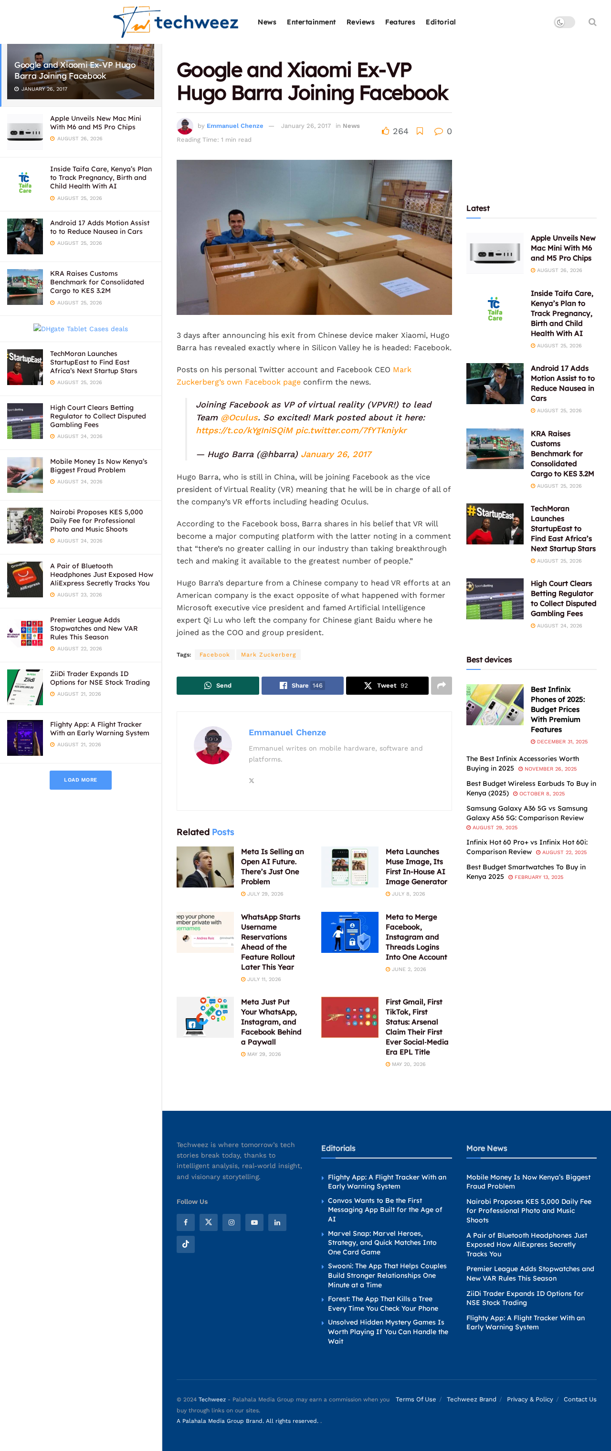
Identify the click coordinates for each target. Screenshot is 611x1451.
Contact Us (580, 1399)
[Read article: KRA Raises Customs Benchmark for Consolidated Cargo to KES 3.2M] (495, 449)
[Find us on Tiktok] (186, 1244)
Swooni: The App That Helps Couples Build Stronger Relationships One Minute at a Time (387, 1275)
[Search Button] (593, 22)
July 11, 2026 (263, 979)
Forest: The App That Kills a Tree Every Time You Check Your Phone (383, 1303)
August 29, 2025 (494, 828)
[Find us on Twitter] (209, 1222)
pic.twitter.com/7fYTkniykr (350, 430)
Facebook (215, 654)
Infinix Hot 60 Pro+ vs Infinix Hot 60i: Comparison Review (527, 847)
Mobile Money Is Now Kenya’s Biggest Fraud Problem (98, 465)
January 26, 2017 (306, 125)
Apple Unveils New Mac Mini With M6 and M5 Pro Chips (95, 122)
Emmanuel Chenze (235, 125)
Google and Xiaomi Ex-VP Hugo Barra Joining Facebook (74, 70)
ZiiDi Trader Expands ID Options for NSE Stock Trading (100, 678)
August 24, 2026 (558, 626)
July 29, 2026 (264, 894)
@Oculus (239, 417)
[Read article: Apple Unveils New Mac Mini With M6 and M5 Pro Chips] (495, 253)
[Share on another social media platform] (441, 686)
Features (400, 22)
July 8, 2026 (407, 894)
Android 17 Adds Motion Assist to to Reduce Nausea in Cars (99, 227)
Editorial (441, 22)
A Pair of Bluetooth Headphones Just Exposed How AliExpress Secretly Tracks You (101, 574)
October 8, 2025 (541, 794)
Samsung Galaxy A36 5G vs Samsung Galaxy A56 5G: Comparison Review (527, 813)
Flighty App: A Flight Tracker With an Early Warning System (99, 728)
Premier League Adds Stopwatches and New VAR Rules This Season (94, 628)
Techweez (212, 1399)
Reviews (361, 22)
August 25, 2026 (558, 346)
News (267, 22)
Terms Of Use (416, 1399)
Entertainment (311, 22)
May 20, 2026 (408, 1064)
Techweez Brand (471, 1399)
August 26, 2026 (558, 270)
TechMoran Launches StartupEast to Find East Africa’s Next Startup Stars (93, 362)
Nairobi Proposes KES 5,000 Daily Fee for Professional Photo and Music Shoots (96, 520)
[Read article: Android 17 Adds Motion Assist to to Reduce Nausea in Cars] (495, 383)
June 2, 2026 (408, 969)
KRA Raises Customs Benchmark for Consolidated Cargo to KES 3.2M (97, 282)
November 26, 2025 (550, 769)
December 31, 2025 (561, 742)
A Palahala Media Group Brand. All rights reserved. (248, 1421)
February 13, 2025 (538, 877)
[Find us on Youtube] (254, 1222)
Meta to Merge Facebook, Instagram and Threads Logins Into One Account (416, 936)
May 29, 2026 (263, 1054)
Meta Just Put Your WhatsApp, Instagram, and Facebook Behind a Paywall (271, 1021)
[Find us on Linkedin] (277, 1222)
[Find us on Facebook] (186, 1222)
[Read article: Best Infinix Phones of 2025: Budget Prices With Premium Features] (495, 704)
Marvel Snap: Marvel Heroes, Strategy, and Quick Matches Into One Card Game (382, 1242)
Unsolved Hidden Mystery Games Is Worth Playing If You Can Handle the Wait (388, 1331)
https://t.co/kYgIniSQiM (244, 430)
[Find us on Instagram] (231, 1222)
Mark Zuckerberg (268, 654)
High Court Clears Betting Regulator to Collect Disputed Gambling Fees (98, 416)
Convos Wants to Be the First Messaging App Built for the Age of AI (385, 1209)
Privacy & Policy (530, 1399)
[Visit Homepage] (176, 22)
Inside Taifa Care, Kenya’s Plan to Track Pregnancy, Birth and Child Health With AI (101, 177)
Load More (80, 780)
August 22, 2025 (563, 852)
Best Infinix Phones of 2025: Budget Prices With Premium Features (558, 709)
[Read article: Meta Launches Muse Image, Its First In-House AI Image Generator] (350, 866)
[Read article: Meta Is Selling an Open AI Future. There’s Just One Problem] (205, 866)
